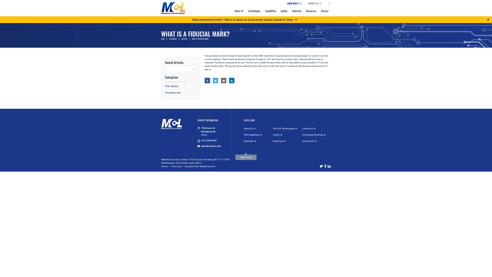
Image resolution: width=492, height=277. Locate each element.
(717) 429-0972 (209, 140)
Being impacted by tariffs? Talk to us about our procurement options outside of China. (242, 19)
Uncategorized (173, 92)
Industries (249, 141)
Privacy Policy (176, 166)
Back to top (246, 157)
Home (163, 39)
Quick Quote (308, 141)
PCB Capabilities (251, 134)
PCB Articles (171, 86)
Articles (184, 39)
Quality (276, 134)
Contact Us (307, 128)
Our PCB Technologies (283, 128)
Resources (173, 39)
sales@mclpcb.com (211, 146)
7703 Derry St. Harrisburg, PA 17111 (208, 131)
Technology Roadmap (312, 134)
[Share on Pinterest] (242, 80)
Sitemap (164, 166)
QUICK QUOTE (293, 3)
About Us (248, 128)
